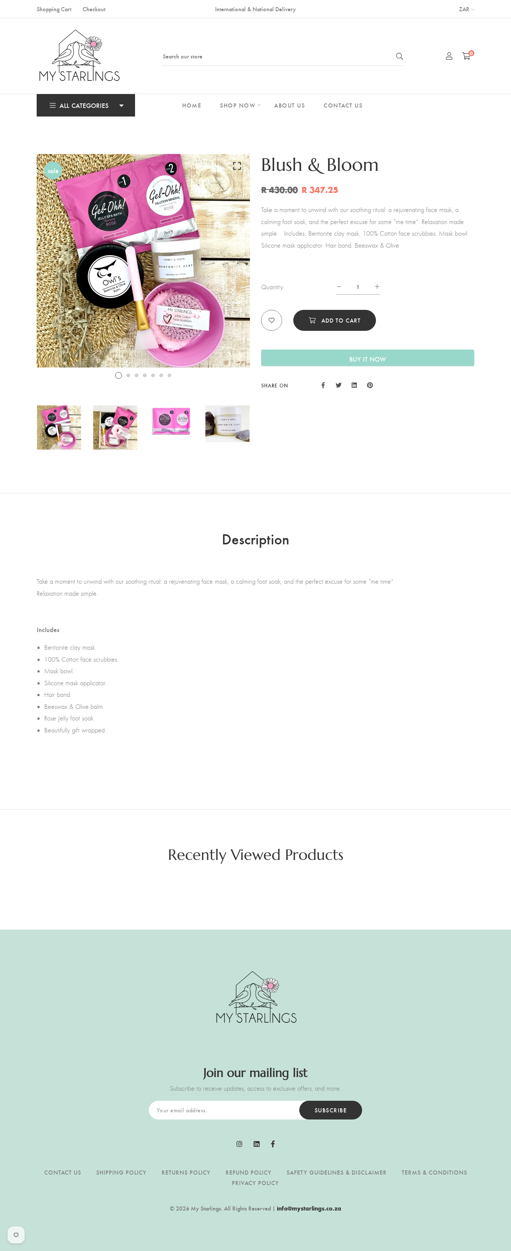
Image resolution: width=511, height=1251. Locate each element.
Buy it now (367, 358)
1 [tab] (118, 375)
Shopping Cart (54, 9)
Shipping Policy (121, 1172)
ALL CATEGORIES (83, 105)
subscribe (331, 1110)
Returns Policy (186, 1172)
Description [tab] (255, 538)
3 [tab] (136, 375)
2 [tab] (128, 375)
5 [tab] (153, 375)
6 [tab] (161, 375)
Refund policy (249, 1172)
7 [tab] (169, 375)
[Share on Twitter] (338, 384)
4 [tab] (145, 375)
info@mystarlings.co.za (309, 1208)
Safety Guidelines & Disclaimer (337, 1172)
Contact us (62, 1172)
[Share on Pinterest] (370, 384)
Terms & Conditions (434, 1172)
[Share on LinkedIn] (354, 384)
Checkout (94, 9)
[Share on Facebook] (323, 384)
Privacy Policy (255, 1183)
